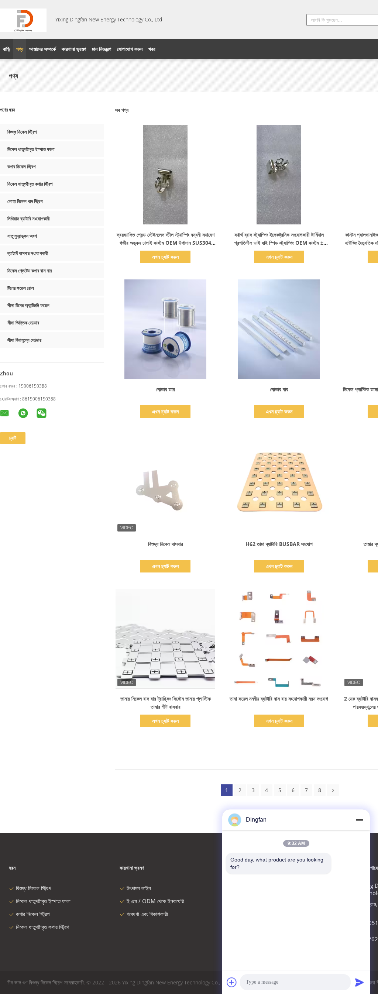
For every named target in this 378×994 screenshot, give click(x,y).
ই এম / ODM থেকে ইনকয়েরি (155, 901)
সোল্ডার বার (279, 389)
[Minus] (359, 819)
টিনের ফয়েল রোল (20, 288)
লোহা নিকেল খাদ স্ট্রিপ (24, 201)
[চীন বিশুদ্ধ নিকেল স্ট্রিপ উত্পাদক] (23, 19)
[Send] (359, 982)
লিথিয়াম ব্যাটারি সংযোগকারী (28, 218)
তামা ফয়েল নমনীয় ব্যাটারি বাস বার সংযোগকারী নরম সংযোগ (279, 698)
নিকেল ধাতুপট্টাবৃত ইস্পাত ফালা (31, 149)
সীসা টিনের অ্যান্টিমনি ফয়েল (28, 305)
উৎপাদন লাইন (139, 888)
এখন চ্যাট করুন (165, 256)
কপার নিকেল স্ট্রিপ (21, 166)
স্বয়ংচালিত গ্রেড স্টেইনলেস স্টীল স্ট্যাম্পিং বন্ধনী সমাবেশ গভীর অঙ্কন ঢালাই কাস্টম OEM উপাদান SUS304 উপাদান (165, 242)
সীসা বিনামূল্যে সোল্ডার (24, 340)
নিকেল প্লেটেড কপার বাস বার (29, 270)
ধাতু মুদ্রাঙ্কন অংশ (22, 236)
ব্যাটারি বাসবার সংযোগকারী (27, 253)
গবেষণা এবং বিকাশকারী (147, 914)
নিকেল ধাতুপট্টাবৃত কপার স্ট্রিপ (29, 183)
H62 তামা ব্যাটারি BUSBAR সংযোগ (279, 543)
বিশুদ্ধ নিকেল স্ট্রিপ (22, 131)
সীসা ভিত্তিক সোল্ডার (23, 322)
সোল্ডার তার (165, 389)
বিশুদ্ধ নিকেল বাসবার (165, 543)
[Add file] (232, 982)
